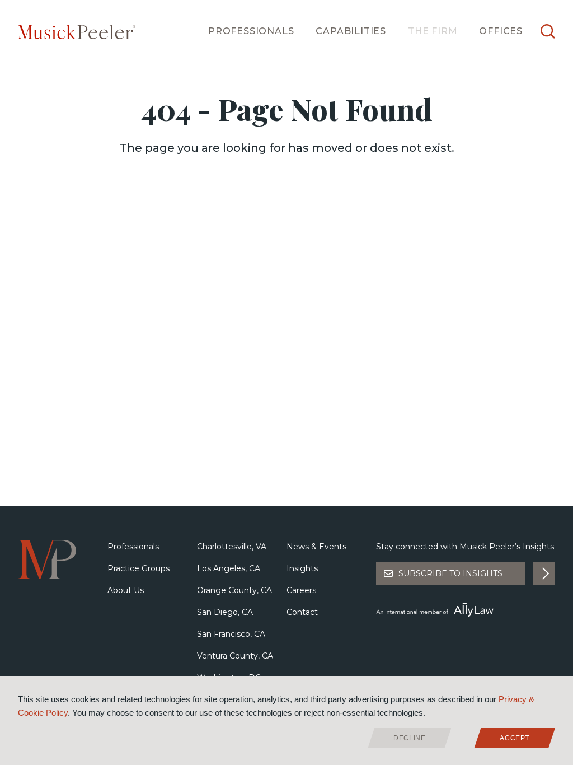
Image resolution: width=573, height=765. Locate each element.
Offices (501, 31)
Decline (409, 738)
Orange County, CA (234, 590)
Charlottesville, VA (231, 547)
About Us (125, 590)
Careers (301, 590)
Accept (514, 738)
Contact (302, 612)
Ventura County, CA (235, 656)
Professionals (251, 31)
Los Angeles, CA (228, 568)
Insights (302, 568)
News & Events (316, 547)
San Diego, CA (225, 612)
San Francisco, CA (231, 634)
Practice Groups (138, 568)
